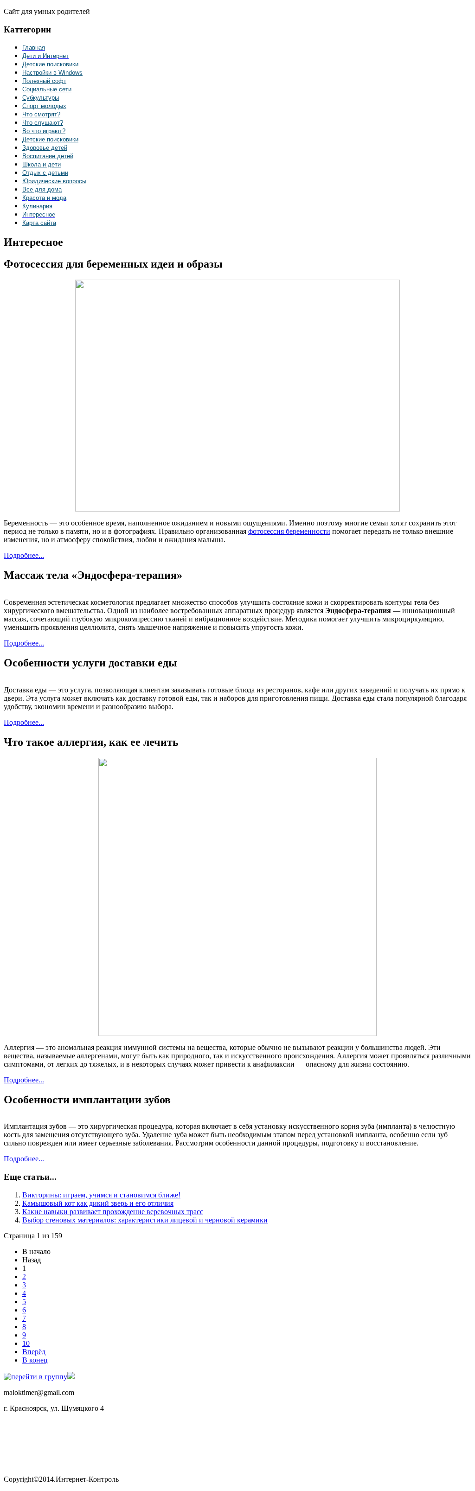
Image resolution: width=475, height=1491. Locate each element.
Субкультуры (40, 97)
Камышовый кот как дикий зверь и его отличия (97, 1203)
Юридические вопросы (54, 181)
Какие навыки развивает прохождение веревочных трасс (112, 1212)
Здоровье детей (44, 147)
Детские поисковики (50, 139)
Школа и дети (41, 164)
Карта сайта (39, 222)
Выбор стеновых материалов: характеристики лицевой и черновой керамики (145, 1220)
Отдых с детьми (45, 172)
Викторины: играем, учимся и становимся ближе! (101, 1195)
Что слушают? (42, 122)
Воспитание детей (47, 156)
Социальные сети (46, 89)
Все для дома (42, 189)
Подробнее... (24, 555)
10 (26, 1343)
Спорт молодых (44, 105)
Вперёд (33, 1352)
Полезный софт (44, 80)
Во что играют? (43, 131)
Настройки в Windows (52, 72)
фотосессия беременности (289, 531)
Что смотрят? (41, 114)
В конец (35, 1360)
